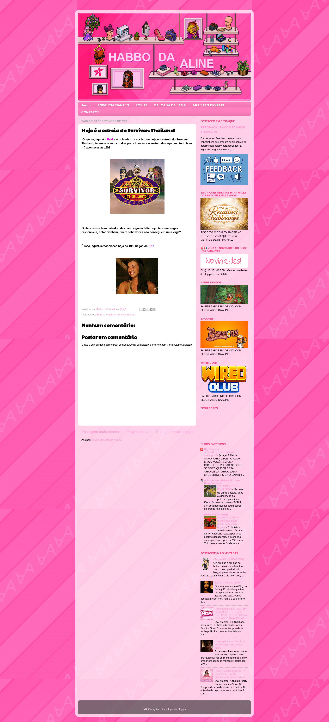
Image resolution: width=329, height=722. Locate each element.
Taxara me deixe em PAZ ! (229, 582)
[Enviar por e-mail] (141, 309)
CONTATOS (90, 112)
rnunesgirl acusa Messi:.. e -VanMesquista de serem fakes (230, 644)
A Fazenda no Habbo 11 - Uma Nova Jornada (222, 482)
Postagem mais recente (100, 432)
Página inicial (138, 432)
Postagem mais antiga (174, 432)
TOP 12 (141, 105)
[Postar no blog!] (144, 309)
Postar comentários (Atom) (106, 439)
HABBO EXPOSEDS (216, 514)
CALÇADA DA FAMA (170, 105)
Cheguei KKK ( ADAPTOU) (228, 559)
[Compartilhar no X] (147, 309)
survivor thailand (126, 314)
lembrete (110, 314)
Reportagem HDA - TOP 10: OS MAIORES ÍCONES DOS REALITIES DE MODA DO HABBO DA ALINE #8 (231, 613)
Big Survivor (211, 449)
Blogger (182, 709)
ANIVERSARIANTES (113, 105)
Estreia (100, 314)
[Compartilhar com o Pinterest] (154, 309)
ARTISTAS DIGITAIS (208, 105)
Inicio (86, 105)
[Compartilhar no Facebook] (151, 309)
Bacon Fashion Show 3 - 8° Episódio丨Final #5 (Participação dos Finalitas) (230, 674)
